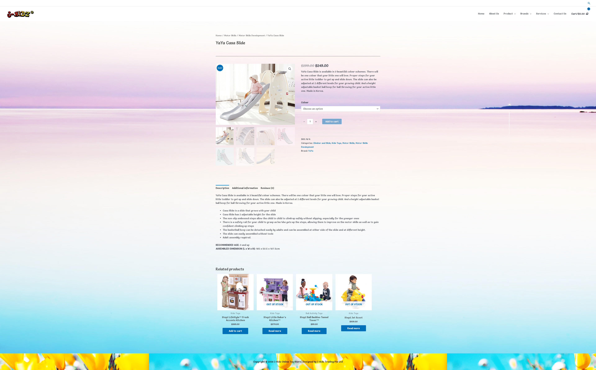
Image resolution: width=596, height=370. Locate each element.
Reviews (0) (267, 188)
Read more (275, 330)
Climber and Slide (322, 143)
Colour (305, 102)
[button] (589, 3)
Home (219, 35)
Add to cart (332, 121)
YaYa (310, 151)
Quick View (235, 307)
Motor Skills (230, 35)
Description (222, 188)
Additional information (245, 188)
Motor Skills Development (252, 35)
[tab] (222, 188)
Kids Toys (336, 143)
